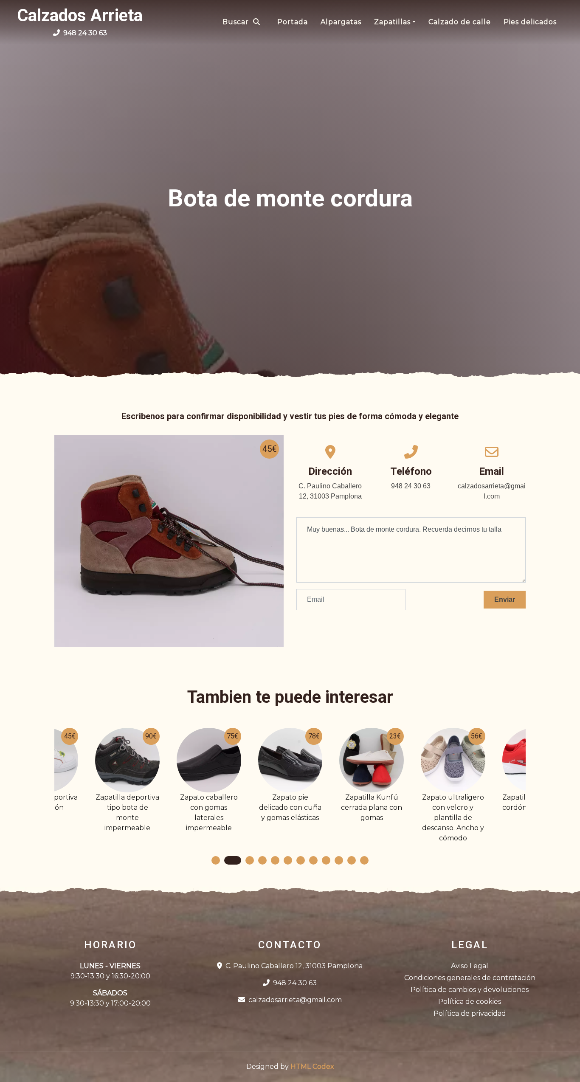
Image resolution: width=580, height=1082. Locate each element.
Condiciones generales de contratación (469, 978)
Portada (292, 22)
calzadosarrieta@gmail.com (295, 1000)
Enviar (504, 599)
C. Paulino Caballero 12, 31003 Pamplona (294, 966)
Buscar (235, 22)
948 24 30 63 (295, 983)
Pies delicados (530, 22)
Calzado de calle (459, 22)
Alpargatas (341, 22)
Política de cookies (469, 1001)
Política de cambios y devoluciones (470, 990)
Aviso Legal (469, 966)
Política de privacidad (470, 1013)
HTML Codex (312, 1066)
